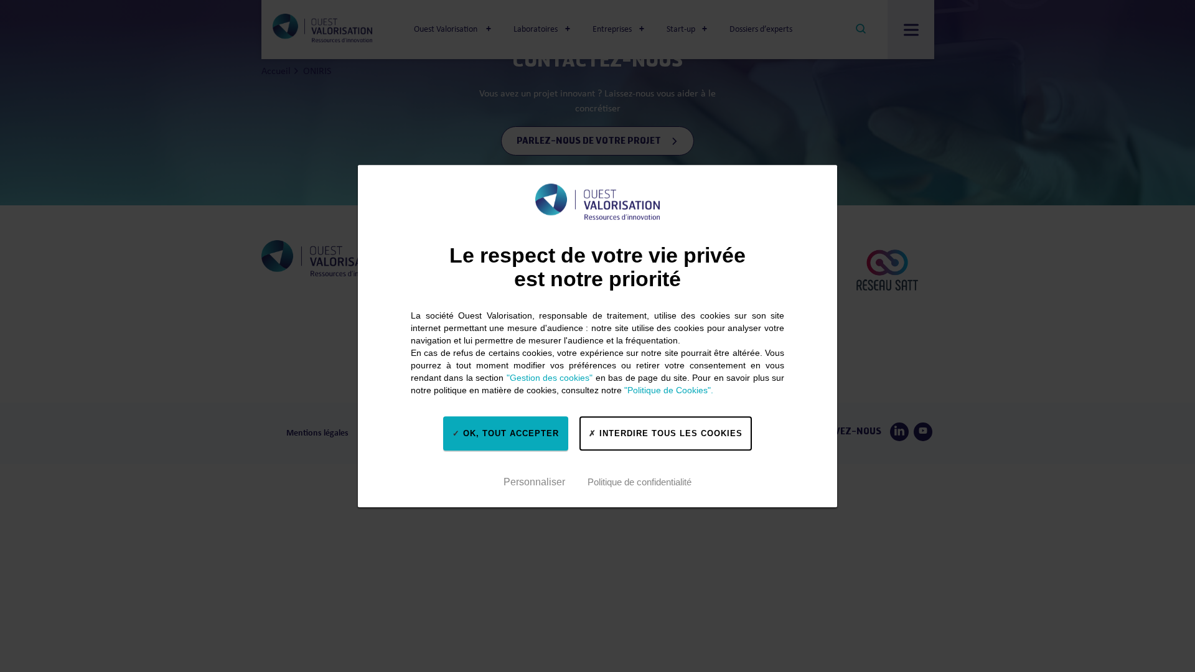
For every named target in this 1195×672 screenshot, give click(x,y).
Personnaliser (534, 482)
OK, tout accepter (509, 433)
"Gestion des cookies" (550, 378)
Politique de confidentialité (639, 482)
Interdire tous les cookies (669, 433)
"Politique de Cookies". (668, 390)
